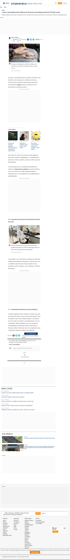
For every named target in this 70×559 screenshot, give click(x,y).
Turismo (27, 529)
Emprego (27, 526)
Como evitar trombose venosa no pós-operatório (12, 397)
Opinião (26, 522)
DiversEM (5, 528)
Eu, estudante (39, 523)
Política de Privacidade (64, 550)
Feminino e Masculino (27, 533)
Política (4, 522)
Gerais (4, 520)
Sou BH (15, 529)
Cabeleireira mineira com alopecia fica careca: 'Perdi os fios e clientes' (18, 409)
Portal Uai (16, 520)
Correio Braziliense (40, 522)
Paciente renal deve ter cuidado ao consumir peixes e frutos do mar (17, 401)
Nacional (5, 525)
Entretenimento (28, 545)
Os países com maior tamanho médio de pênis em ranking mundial (17, 392)
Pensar (26, 539)
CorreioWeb (38, 520)
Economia (5, 523)
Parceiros (16, 523)
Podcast (26, 541)
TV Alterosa (16, 522)
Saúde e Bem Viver (34, 3)
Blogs (15, 525)
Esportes (27, 538)
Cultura (4, 532)
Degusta (27, 535)
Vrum (15, 528)
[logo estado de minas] (19, 4)
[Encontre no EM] (55, 3)
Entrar (65, 3)
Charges (27, 528)
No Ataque (27, 542)
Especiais (27, 523)
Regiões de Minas (29, 520)
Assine (60, 3)
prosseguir (35, 552)
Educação (5, 533)
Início (1, 7)
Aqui (15, 526)
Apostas (27, 548)
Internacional (6, 526)
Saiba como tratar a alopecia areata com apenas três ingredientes (16, 405)
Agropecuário (28, 544)
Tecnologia (27, 536)
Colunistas (5, 531)
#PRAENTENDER (29, 525)
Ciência (26, 531)
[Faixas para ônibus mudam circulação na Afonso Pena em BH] (13, 439)
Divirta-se (27, 547)
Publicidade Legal (7, 535)
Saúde (5, 7)
